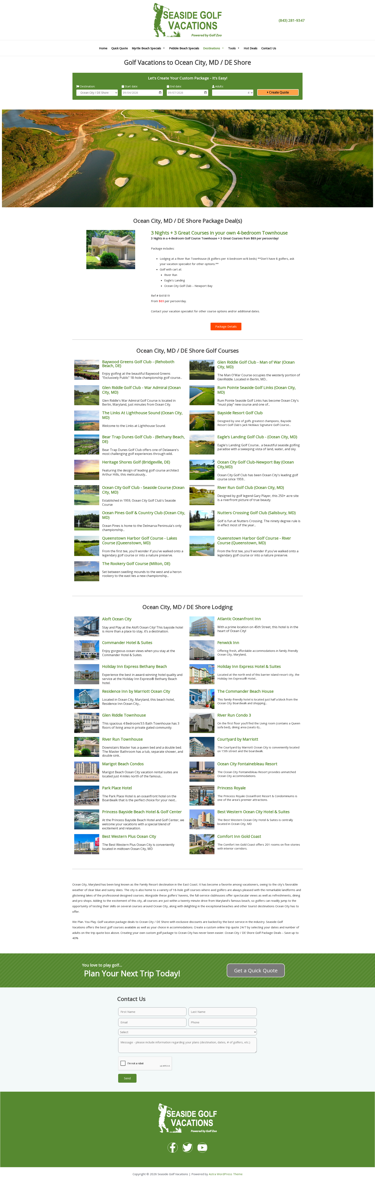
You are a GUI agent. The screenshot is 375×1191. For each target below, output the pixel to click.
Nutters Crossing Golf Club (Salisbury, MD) (256, 512)
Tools (232, 48)
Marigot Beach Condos (123, 763)
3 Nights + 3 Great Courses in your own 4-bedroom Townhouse (219, 232)
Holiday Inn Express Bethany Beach (134, 666)
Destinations (211, 48)
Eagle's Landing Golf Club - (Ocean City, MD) (257, 436)
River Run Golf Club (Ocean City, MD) (250, 487)
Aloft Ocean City (116, 619)
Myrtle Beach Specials (146, 48)
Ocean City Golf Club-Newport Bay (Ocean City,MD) (255, 464)
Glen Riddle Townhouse (124, 715)
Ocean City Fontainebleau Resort (247, 763)
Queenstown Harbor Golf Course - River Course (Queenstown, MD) (254, 540)
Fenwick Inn (228, 642)
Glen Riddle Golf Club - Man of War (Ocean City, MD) (256, 364)
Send (127, 1078)
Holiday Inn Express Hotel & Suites (249, 666)
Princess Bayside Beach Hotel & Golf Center (142, 811)
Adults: (219, 86)
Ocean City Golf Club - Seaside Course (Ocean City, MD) (143, 490)
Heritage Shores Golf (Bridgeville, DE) (136, 462)
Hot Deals (250, 48)
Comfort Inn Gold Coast (239, 836)
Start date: (131, 86)
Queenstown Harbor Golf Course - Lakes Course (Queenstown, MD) (139, 540)
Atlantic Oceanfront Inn (239, 618)
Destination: (87, 86)
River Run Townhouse (122, 739)
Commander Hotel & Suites (127, 642)
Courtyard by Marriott (237, 739)
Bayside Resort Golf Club (240, 412)
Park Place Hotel (117, 787)
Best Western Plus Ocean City (129, 836)
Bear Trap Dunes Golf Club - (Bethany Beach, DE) (143, 439)
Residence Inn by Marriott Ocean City (136, 691)
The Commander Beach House (245, 691)
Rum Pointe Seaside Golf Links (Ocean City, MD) (256, 390)
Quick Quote (119, 48)
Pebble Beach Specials (184, 48)
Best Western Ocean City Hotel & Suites (253, 811)
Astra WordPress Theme (226, 1174)
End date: (175, 86)
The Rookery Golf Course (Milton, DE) (136, 563)
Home (103, 48)
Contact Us (268, 48)
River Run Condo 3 (234, 715)
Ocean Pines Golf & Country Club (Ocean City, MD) (143, 515)
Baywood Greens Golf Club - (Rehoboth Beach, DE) (138, 363)
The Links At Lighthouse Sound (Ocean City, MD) (142, 415)
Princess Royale (231, 787)
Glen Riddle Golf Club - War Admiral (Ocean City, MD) (141, 390)
